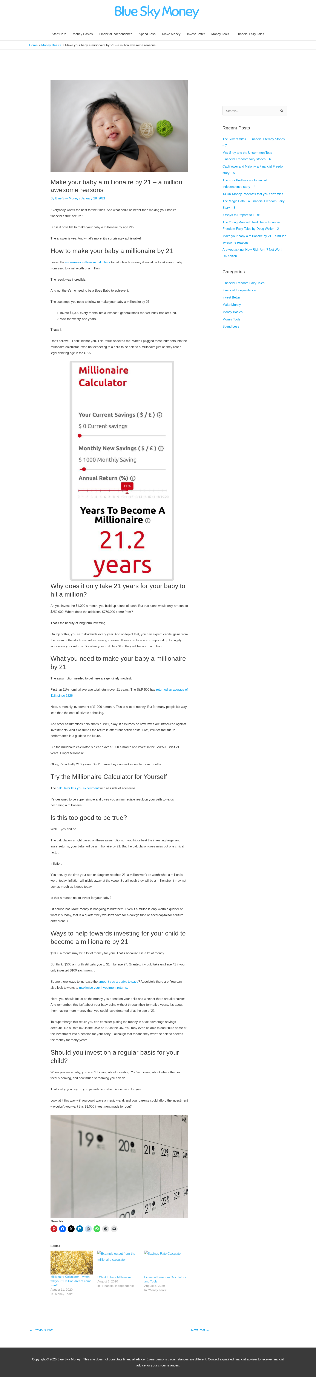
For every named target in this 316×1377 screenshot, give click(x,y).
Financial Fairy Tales (250, 34)
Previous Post (41, 1330)
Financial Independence (115, 34)
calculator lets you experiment (78, 788)
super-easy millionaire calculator (88, 262)
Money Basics (83, 34)
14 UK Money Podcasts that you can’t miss (252, 194)
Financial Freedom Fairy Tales (243, 283)
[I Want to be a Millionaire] (118, 1263)
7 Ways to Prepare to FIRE (241, 215)
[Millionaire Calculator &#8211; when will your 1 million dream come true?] (72, 1262)
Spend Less (147, 34)
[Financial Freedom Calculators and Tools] (165, 1263)
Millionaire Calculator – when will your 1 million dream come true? (71, 1281)
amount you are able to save (118, 981)
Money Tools (220, 34)
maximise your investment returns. (103, 987)
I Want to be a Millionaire (114, 1277)
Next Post (200, 1330)
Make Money (171, 34)
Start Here (59, 34)
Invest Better (196, 34)
